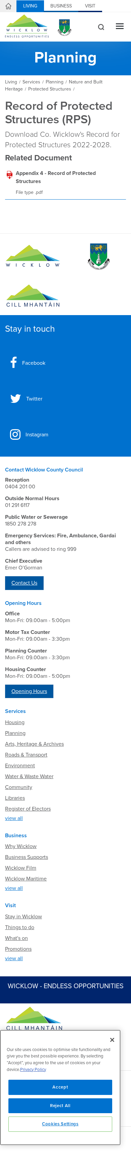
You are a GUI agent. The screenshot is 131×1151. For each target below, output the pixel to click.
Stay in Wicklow (23, 916)
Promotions (18, 949)
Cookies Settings (60, 1124)
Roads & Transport (26, 754)
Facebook (33, 363)
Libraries (15, 798)
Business (61, 6)
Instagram (37, 434)
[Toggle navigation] (119, 27)
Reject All (60, 1105)
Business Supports (26, 857)
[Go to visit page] (98, 256)
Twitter (34, 398)
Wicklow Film (20, 868)
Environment (20, 765)
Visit (90, 6)
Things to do (19, 927)
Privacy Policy (33, 1069)
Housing (15, 722)
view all (14, 818)
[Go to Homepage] (32, 256)
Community (18, 787)
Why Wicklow (21, 846)
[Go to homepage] (32, 295)
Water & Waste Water (29, 776)
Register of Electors (28, 808)
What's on (16, 938)
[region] (60, 1087)
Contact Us (24, 583)
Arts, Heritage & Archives (34, 744)
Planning (15, 733)
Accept (60, 1087)
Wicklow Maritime (26, 878)
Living (30, 6)
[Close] (112, 1039)
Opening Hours (29, 691)
